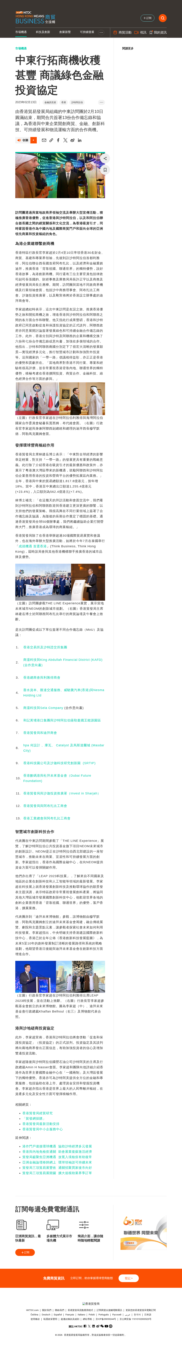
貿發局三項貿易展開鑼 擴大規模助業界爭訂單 (57, 1173)
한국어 (137, 1314)
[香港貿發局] (91, 1303)
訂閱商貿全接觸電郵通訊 (109, 1310)
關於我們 (46, 1310)
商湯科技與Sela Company (43, 708)
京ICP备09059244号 (106, 1319)
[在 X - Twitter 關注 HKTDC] (89, 1326)
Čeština (34, 1314)
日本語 (147, 1314)
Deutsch (46, 1314)
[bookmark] (105, 170)
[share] (105, 158)
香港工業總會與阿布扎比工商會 (47, 818)
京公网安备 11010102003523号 (135, 1319)
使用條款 (35, 1319)
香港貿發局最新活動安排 (41, 1124)
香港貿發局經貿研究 (37, 1113)
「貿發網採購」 (34, 1118)
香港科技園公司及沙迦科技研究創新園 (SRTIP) (59, 763)
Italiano (81, 1314)
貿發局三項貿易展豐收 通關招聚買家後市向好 (57, 1167)
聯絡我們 (59, 1310)
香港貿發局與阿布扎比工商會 (45, 806)
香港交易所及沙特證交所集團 (45, 647)
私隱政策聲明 (50, 1319)
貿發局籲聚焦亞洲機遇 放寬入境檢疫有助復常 (57, 1157)
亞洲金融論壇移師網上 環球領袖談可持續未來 (57, 1162)
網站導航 (87, 1319)
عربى (127, 1314)
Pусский (116, 1314)
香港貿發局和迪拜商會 (40, 733)
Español (58, 1314)
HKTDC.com (32, 1310)
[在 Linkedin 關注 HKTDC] (93, 1326)
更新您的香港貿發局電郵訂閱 (141, 1310)
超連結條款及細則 (70, 1319)
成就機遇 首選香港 (33, 546)
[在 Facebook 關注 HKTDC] (85, 1326)
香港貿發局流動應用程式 (80, 1310)
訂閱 (26, 1252)
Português (103, 1314)
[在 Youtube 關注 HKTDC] (106, 1326)
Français (69, 1314)
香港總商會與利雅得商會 (41, 677)
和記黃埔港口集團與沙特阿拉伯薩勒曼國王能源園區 (62, 720)
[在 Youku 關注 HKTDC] (110, 1326)
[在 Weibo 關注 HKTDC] (98, 1326)
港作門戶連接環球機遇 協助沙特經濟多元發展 (57, 1146)
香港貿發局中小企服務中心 (42, 1129)
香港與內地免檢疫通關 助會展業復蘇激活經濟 (57, 1151)
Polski (92, 1314)
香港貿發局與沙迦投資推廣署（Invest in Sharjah (62, 793)
